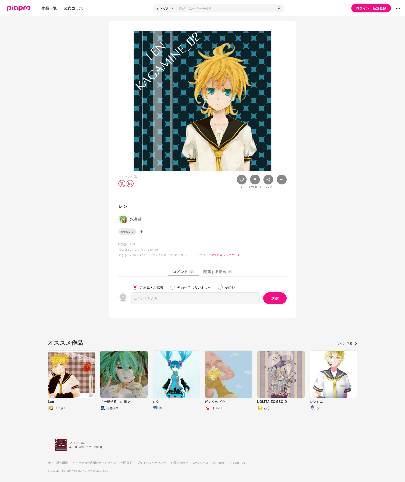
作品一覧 (49, 8)
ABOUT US (238, 462)
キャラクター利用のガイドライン (94, 462)
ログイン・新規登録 (371, 8)
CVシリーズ (201, 462)
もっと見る (344, 343)
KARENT (219, 462)
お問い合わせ (179, 462)
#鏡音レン (127, 232)
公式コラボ (73, 8)
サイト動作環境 (58, 462)
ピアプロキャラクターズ (224, 255)
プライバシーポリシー (151, 462)
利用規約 (126, 462)
